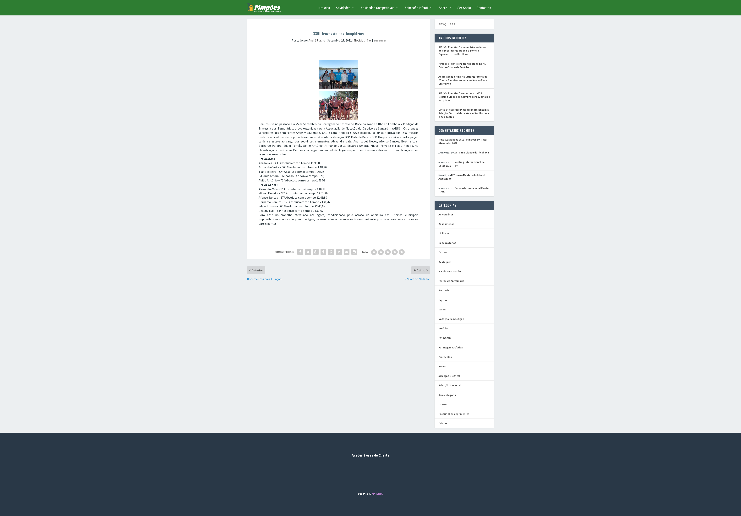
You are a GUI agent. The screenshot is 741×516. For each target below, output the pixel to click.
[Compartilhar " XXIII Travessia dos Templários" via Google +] (316, 252)
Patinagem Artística (450, 347)
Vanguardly (377, 494)
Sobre (443, 8)
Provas (442, 366)
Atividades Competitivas (377, 8)
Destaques (444, 262)
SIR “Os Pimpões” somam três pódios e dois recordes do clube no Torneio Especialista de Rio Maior (462, 50)
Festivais (443, 290)
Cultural (443, 252)
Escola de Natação (449, 271)
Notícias (324, 8)
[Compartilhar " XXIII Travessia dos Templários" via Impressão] (354, 252)
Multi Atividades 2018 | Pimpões (457, 139)
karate (442, 309)
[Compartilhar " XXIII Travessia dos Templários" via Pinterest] (331, 252)
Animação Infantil (417, 8)
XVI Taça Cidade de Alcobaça (471, 152)
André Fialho (317, 40)
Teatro (442, 404)
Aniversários (445, 214)
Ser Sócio (464, 8)
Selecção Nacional (449, 385)
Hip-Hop (443, 300)
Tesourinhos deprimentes (453, 414)
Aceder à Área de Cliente (370, 455)
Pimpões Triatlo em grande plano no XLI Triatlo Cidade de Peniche (462, 65)
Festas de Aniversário (451, 281)
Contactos (484, 8)
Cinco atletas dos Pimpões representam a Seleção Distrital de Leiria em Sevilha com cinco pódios (463, 113)
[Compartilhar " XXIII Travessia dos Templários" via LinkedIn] (339, 252)
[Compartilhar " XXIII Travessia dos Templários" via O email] (346, 252)
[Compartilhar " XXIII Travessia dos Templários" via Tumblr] (323, 252)
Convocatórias (447, 243)
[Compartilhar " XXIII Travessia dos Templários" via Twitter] (308, 252)
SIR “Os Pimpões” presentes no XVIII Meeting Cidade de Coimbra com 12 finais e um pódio (464, 97)
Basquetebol (446, 224)
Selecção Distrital (449, 376)
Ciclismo (443, 233)
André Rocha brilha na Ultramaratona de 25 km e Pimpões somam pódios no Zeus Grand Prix (462, 80)
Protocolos (445, 357)
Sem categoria (447, 395)
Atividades (343, 8)
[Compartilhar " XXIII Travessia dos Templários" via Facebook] (300, 252)
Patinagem (445, 338)
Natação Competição (451, 319)
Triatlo (442, 423)
